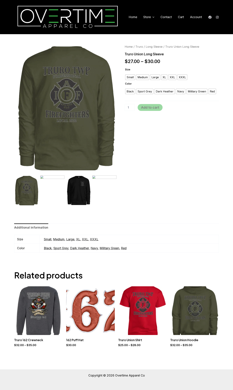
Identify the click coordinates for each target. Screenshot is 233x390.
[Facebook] (210, 17)
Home (133, 17)
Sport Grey (60, 248)
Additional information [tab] (31, 227)
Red (124, 248)
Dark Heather (79, 248)
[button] (152, 17)
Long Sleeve (154, 46)
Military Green (109, 248)
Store (147, 17)
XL (78, 239)
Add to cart (150, 107)
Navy (94, 248)
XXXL (94, 239)
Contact (166, 17)
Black (48, 248)
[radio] (130, 77)
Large (70, 239)
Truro (139, 46)
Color (128, 83)
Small (47, 239)
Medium (58, 239)
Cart (181, 17)
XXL (85, 239)
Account (196, 17)
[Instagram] (217, 17)
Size (127, 69)
